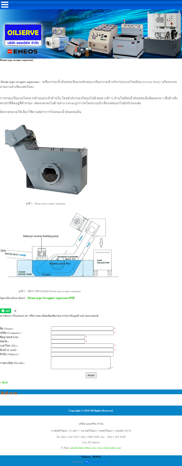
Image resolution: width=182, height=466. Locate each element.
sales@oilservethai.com (83, 447)
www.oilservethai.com (109, 447)
